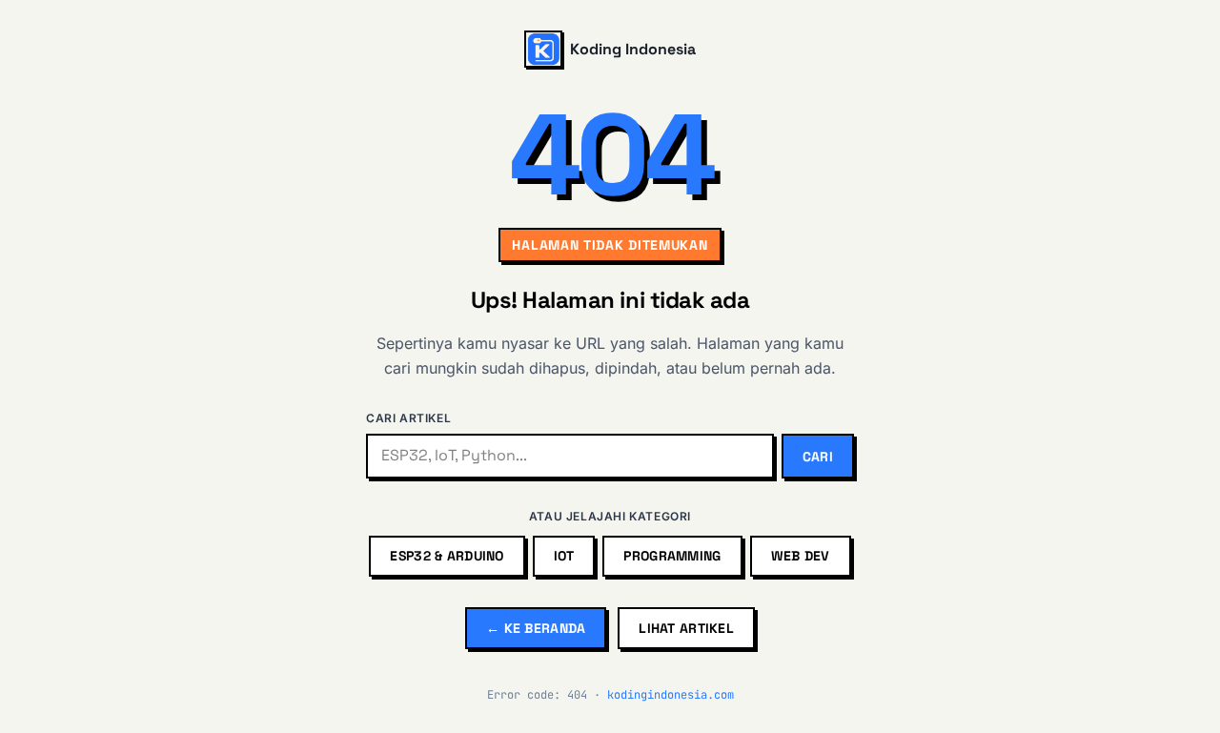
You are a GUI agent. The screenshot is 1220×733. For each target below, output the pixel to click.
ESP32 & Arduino (446, 555)
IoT (564, 555)
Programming (672, 555)
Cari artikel (408, 418)
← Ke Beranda (535, 628)
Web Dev (800, 555)
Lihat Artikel (686, 628)
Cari (818, 456)
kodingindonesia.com (670, 694)
